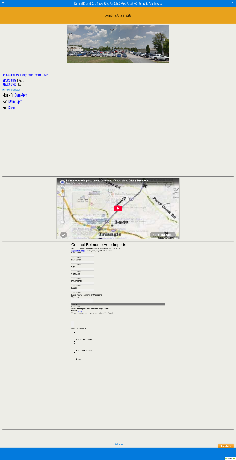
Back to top (119, 444)
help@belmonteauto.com (11, 89)
